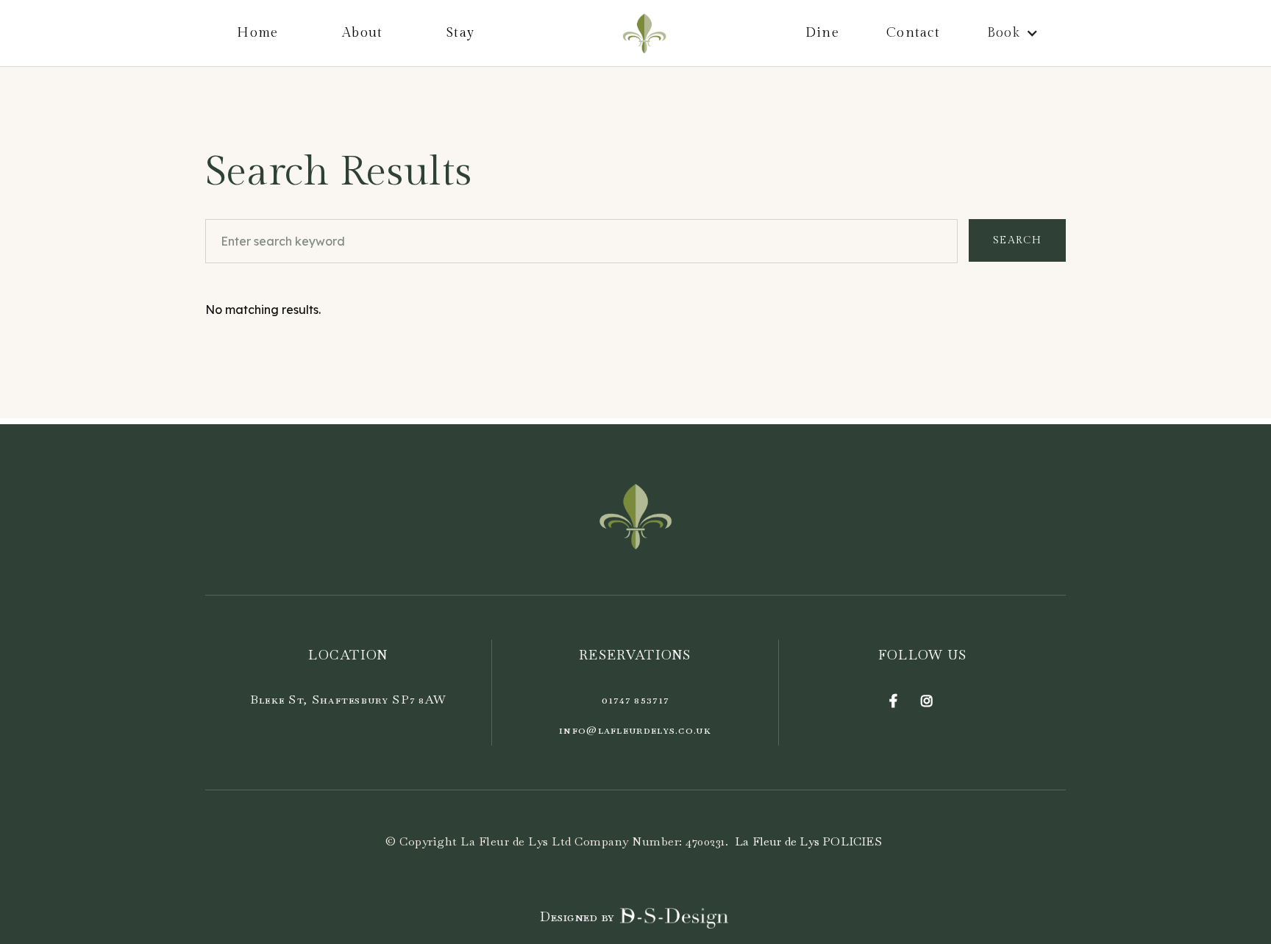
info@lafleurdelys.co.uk (635, 730)
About (362, 32)
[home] (644, 33)
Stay (460, 32)
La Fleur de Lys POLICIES (808, 841)
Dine (822, 32)
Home (257, 32)
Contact (913, 32)
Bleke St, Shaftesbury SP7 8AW (348, 700)
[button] (1015, 33)
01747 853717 (635, 700)
